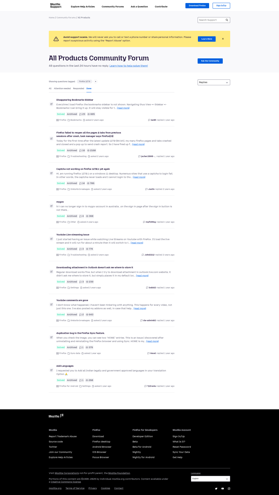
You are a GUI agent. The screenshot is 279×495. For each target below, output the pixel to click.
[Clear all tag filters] (96, 81)
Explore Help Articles (83, 6)
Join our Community (60, 452)
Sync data (75, 353)
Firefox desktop (101, 441)
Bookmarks (76, 120)
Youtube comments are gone (72, 300)
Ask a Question (139, 6)
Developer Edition (143, 436)
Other (73, 222)
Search (227, 20)
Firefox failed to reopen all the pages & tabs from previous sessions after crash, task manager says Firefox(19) (88, 134)
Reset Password (182, 446)
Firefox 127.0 (84, 81)
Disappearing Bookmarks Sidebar (74, 99)
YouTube (222, 488)
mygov (60, 201)
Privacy (92, 488)
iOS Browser (99, 452)
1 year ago (169, 120)
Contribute (161, 6)
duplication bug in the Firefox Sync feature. (80, 333)
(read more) (123, 108)
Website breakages (80, 189)
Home (51, 17)
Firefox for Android (68, 386)
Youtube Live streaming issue (72, 234)
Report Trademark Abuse (63, 436)
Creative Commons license (66, 481)
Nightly (137, 452)
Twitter (53, 446)
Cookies (105, 488)
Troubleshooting (78, 156)
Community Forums (113, 6)
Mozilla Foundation (119, 473)
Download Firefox (197, 5)
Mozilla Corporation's (67, 473)
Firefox (62, 120)
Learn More (206, 39)
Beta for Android (142, 446)
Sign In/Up (221, 5)
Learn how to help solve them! (129, 65)
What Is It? (179, 441)
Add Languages (65, 366)
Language (196, 473)
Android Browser (101, 446)
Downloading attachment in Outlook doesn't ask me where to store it (94, 267)
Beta (135, 441)
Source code (56, 441)
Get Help (177, 457)
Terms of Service (75, 488)
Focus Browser (100, 457)
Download (98, 436)
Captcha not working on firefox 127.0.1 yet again (83, 169)
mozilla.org (55, 488)
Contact (118, 488)
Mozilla (56, 416)
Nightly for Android (143, 457)
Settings (74, 287)
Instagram (229, 488)
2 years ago (168, 189)
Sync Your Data (181, 452)
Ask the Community (210, 61)
